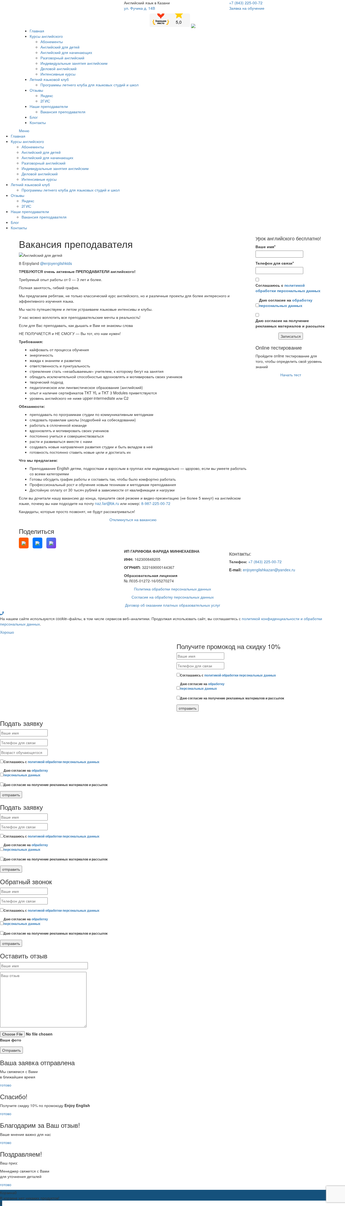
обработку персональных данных (285, 302)
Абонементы (51, 41)
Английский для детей (60, 47)
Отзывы (36, 90)
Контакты (38, 122)
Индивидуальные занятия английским (74, 63)
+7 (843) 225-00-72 (246, 2)
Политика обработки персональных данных (172, 589)
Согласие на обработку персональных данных (173, 597)
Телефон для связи (275, 263)
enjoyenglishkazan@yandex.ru (269, 569)
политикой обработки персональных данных (288, 287)
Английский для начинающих (66, 52)
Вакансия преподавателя (62, 111)
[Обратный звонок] (2, 613)
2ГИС (45, 101)
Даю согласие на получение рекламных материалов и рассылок (290, 323)
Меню (24, 130)
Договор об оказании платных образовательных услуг (172, 605)
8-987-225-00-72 (155, 503)
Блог (34, 117)
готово (5, 1085)
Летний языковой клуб (49, 79)
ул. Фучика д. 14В (139, 8)
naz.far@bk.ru (107, 503)
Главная (37, 30)
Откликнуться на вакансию (133, 519)
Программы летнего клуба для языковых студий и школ (89, 84)
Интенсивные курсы (57, 74)
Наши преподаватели (49, 106)
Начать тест (290, 374)
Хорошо (7, 632)
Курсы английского (46, 36)
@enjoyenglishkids (56, 263)
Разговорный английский (62, 57)
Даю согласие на (285, 302)
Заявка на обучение (246, 8)
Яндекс (46, 95)
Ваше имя (265, 246)
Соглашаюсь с (288, 287)
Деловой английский (58, 68)
